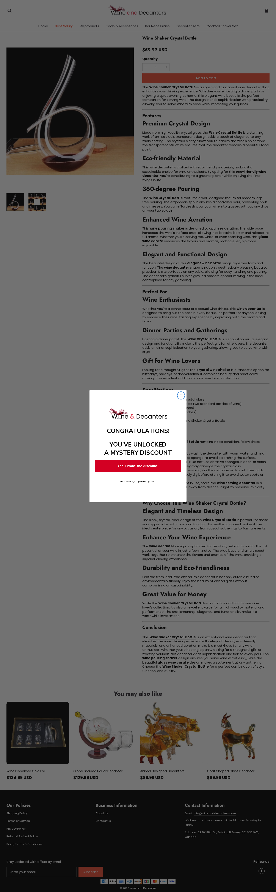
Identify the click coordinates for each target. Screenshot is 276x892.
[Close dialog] (181, 395)
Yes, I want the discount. (138, 466)
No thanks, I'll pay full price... (138, 481)
